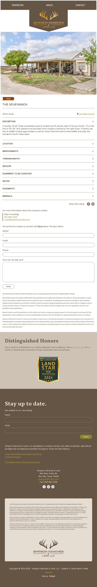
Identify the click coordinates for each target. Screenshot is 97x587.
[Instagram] (52, 487)
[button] (48, 121)
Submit (86, 437)
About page (79, 347)
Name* (5, 231)
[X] (93, 204)
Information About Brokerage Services (22, 462)
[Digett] (52, 576)
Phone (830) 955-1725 (48, 479)
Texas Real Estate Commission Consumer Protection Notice (23, 455)
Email (7, 425)
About (49, 5)
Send (8, 287)
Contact (80, 5)
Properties (18, 5)
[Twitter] (48, 487)
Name (7, 415)
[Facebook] (88, 204)
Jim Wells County (87, 114)
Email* (5, 240)
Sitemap (48, 572)
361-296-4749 (10, 217)
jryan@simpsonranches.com (17, 219)
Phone (5, 250)
